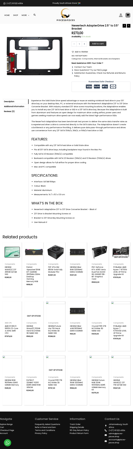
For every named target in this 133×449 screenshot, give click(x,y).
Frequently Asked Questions (47, 424)
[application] (28, 15)
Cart (2, 427)
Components (87, 59)
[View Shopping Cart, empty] (127, 15)
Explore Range (6, 424)
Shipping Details (77, 427)
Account (4, 433)
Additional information (14, 106)
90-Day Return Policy (79, 430)
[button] (80, 51)
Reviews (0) (9, 111)
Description (9, 101)
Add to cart (98, 43)
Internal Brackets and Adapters (107, 59)
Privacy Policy (41, 433)
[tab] (16, 101)
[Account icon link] (121, 15)
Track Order (75, 424)
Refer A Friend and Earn (45, 427)
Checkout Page (7, 430)
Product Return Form (79, 433)
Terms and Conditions (45, 430)
